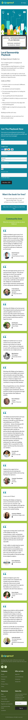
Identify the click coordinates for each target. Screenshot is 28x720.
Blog (2, 694)
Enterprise (17, 679)
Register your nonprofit (7, 703)
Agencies (17, 674)
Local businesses (19, 676)
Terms (2, 686)
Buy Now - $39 (6, 182)
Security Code (4, 171)
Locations (3, 710)
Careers (3, 681)
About (2, 674)
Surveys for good (5, 701)
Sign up (21, 708)
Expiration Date (5, 162)
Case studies (4, 699)
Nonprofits (18, 681)
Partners (3, 679)
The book (3, 696)
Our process (4, 676)
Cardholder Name (5, 177)
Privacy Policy (4, 684)
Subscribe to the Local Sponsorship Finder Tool (14, 207)
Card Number (4, 155)
